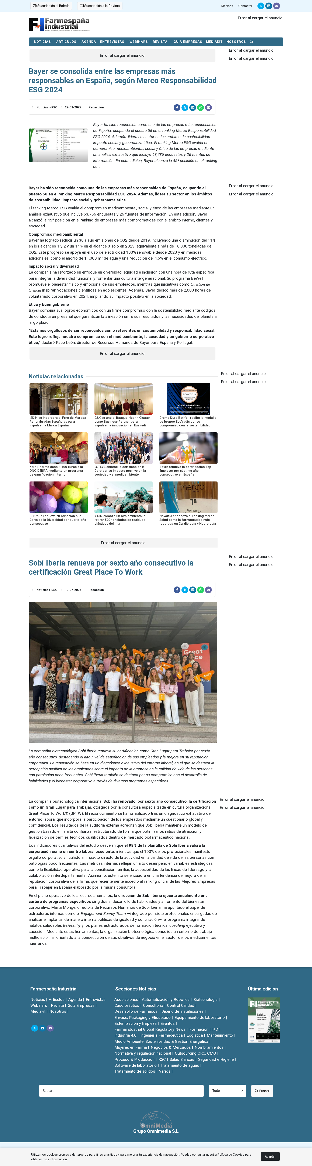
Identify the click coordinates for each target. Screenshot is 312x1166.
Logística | (196, 1035)
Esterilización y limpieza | (136, 1023)
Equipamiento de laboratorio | (200, 1017)
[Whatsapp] (200, 107)
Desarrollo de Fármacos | (137, 1011)
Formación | (200, 1029)
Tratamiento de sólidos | (135, 1071)
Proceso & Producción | (135, 1059)
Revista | (58, 1005)
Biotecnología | (206, 999)
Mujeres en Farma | (131, 1047)
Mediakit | (39, 1011)
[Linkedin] (268, 6)
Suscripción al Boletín (53, 6)
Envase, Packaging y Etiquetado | (143, 1017)
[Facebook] (177, 107)
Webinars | (39, 1005)
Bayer (34, 187)
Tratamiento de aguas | (180, 1065)
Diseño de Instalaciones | (183, 1011)
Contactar (245, 6)
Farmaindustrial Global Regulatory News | (151, 1029)
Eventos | (168, 1023)
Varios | (166, 1071)
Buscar (263, 1091)
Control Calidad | (181, 1005)
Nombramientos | (210, 1047)
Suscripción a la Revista (101, 6)
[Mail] (276, 6)
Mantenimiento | (221, 1035)
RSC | (163, 1059)
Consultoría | (154, 1005)
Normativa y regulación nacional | (143, 1053)
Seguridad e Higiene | (217, 1059)
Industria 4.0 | (126, 1035)
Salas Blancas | (183, 1059)
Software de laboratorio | (136, 1065)
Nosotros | (58, 1011)
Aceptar (270, 1156)
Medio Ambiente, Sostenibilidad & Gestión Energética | (162, 1041)
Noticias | (38, 999)
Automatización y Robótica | (167, 999)
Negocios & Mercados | (172, 1047)
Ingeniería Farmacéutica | (162, 1035)
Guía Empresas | (82, 1005)
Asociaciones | (127, 999)
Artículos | (58, 999)
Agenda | (76, 999)
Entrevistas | (97, 999)
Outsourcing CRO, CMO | (196, 1053)
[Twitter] (260, 6)
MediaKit (227, 6)
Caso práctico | (127, 1005)
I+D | (216, 1029)
